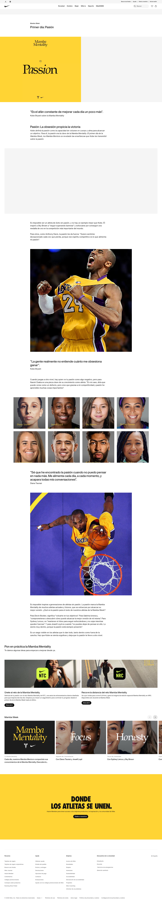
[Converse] (10, 2)
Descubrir (9, 705)
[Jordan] (5, 2)
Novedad (61, 6)
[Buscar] (134, 6)
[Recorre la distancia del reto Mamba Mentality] (120, 682)
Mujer (77, 6)
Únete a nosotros (81, 816)
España (155, 856)
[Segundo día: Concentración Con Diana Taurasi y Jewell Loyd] (81, 741)
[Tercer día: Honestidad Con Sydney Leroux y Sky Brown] (132, 741)
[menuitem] (137, 2)
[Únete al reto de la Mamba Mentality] (42, 683)
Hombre (69, 6)
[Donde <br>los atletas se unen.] (81, 807)
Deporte (91, 6)
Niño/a (83, 6)
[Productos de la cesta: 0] (156, 6)
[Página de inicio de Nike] (7, 6)
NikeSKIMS (100, 6)
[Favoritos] (152, 6)
